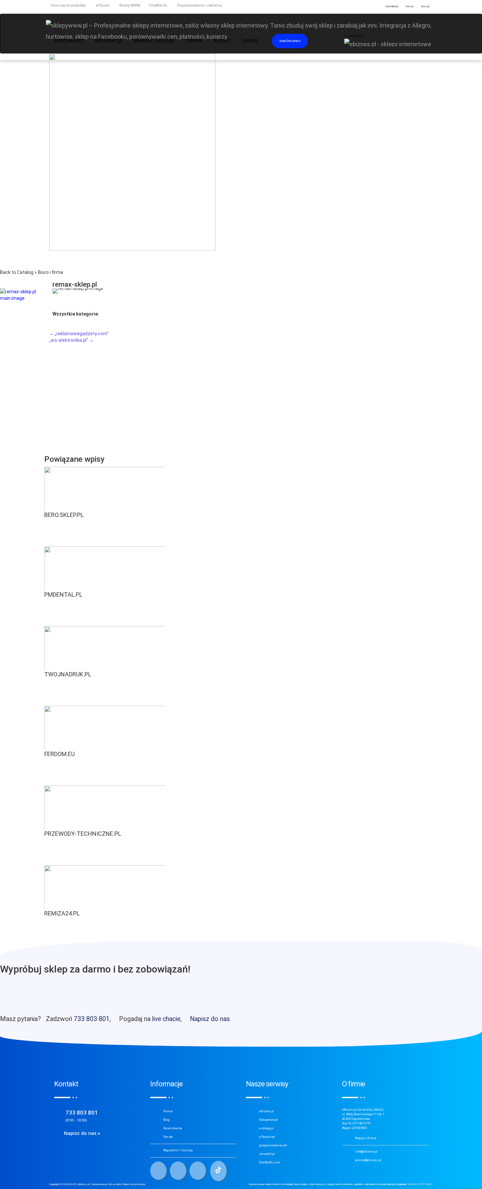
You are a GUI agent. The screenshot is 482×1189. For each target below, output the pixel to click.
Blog (166, 1119)
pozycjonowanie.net (273, 1145)
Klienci (222, 41)
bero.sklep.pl (64, 514)
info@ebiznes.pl (366, 1151)
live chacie (166, 1019)
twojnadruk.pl (67, 674)
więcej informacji (420, 1184)
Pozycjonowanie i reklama (199, 5)
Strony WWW (129, 5)
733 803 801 (92, 1019)
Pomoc (168, 1111)
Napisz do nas (210, 1019)
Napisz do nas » (82, 1133)
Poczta (168, 1136)
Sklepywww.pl (268, 1119)
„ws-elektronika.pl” (71, 340)
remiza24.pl (62, 913)
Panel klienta (172, 1128)
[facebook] (158, 1170)
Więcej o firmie (365, 1138)
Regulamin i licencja (178, 1150)
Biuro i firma (50, 272)
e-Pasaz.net (267, 1136)
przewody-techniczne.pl (82, 833)
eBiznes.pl (266, 1111)
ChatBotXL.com (269, 1162)
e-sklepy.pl (266, 1128)
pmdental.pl (63, 594)
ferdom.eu (59, 753)
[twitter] (178, 1170)
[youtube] (198, 1170)
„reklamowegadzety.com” (79, 333)
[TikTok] (218, 1171)
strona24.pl (267, 1154)
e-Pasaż (102, 5)
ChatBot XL (158, 5)
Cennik (194, 41)
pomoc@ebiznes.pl (368, 1160)
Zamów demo (290, 41)
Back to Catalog (17, 272)
